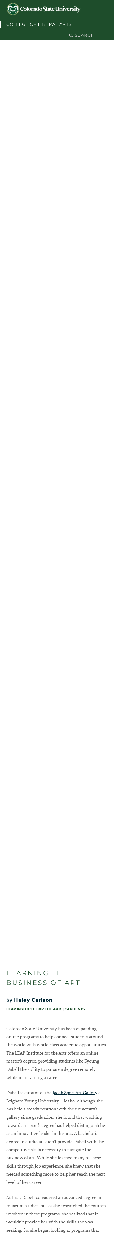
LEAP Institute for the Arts (34, 1009)
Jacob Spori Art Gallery (74, 1093)
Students (75, 1009)
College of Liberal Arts (39, 24)
